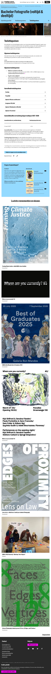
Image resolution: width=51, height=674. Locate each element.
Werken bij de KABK (6, 655)
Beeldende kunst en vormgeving (8, 6)
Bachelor (20, 6)
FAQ (17, 170)
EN (40, 2)
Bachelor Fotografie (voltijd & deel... (33, 6)
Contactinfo (4, 656)
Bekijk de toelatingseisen (10, 182)
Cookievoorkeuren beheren (13, 668)
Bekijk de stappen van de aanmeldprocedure (16, 152)
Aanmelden (46, 20)
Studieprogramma (20, 20)
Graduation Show (6, 651)
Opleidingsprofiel (6, 20)
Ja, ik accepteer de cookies (9, 671)
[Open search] (43, 2)
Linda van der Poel (20, 175)
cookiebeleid (4, 668)
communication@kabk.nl (7, 648)
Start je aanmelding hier (7, 653)
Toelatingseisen (34, 20)
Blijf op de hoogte (33, 644)
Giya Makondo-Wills (19, 176)
